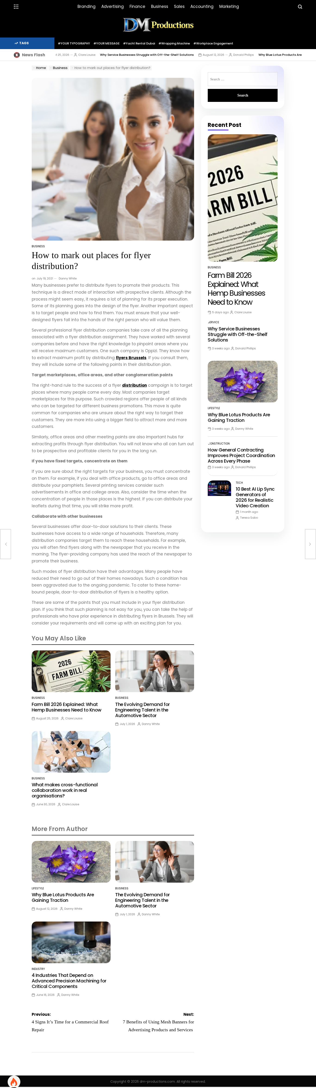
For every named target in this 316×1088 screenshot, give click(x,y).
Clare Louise (57, 55)
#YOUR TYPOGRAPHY (74, 43)
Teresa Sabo (249, 518)
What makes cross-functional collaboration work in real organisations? (65, 790)
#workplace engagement (213, 43)
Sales (179, 6)
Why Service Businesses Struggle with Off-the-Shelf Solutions (117, 55)
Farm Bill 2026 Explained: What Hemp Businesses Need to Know (67, 707)
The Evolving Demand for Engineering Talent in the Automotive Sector (142, 710)
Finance (137, 6)
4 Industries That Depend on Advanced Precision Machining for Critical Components (69, 981)
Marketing (229, 6)
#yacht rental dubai (139, 43)
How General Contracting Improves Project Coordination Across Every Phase (241, 455)
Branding (86, 6)
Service (213, 322)
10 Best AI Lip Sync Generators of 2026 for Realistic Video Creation (255, 497)
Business (159, 6)
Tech (239, 483)
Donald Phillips (214, 55)
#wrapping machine (174, 43)
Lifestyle (38, 888)
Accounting (202, 6)
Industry (38, 969)
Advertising (112, 6)
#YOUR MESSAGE (106, 43)
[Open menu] (16, 6)
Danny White (68, 278)
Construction (219, 443)
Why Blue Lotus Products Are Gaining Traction (264, 55)
